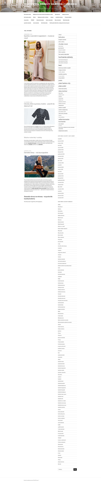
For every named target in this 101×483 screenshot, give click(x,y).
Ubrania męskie (61, 450)
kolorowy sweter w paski (64, 67)
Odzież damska (61, 326)
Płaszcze (59, 335)
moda (37, 126)
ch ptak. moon (63, 44)
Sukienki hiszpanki (61, 389)
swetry (59, 409)
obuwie (59, 324)
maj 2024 (60, 191)
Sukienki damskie (40, 20)
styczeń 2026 (60, 147)
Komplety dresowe (61, 298)
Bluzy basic (60, 230)
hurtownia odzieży (66, 57)
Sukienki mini (60, 398)
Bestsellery (60, 211)
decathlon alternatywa (62, 245)
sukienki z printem (61, 407)
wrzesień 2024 (61, 182)
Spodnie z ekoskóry (62, 372)
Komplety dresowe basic (63, 300)
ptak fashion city (64, 83)
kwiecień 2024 (61, 193)
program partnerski (61, 346)
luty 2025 (60, 171)
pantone (59, 331)
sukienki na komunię (62, 103)
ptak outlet (62, 86)
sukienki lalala (61, 98)
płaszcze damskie (61, 337)
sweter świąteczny (63, 109)
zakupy (51, 17)
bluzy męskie (60, 235)
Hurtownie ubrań (27, 14)
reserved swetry (63, 88)
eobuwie (59, 254)
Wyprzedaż (60, 457)
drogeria (59, 250)
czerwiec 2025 (61, 162)
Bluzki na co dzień (61, 226)
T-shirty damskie (61, 429)
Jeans (59, 267)
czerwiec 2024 (61, 188)
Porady (59, 339)
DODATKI (60, 248)
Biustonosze (60, 217)
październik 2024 (61, 180)
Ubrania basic (60, 444)
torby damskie (60, 433)
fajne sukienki (61, 46)
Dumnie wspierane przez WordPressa (31, 480)
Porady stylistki (68, 17)
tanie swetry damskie (63, 113)
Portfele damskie (61, 344)
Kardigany (60, 276)
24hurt (60, 34)
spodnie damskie (27, 22)
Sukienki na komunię (62, 402)
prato (60, 80)
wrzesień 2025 (61, 156)
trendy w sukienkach (62, 440)
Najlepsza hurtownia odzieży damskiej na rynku (43, 14)
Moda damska (60, 313)
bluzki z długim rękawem (62, 228)
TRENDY (32, 20)
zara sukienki (61, 123)
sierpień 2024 (60, 184)
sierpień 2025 (60, 158)
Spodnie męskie (61, 370)
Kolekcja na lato (61, 287)
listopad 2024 (60, 178)
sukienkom (61, 105)
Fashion (59, 256)
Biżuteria (59, 219)
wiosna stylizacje (61, 117)
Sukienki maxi (60, 396)
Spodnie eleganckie (62, 368)
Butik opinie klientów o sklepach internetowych (59, 22)
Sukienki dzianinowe (62, 385)
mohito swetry (63, 74)
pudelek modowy (59, 17)
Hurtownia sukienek (62, 261)
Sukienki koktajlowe (62, 392)
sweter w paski (62, 107)
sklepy (59, 359)
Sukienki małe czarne (62, 394)
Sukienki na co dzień (62, 400)
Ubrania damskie (61, 448)
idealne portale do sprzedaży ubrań (64, 265)
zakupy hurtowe (65, 14)
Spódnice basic (61, 361)
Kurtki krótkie (60, 304)
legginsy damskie (61, 309)
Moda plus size (61, 317)
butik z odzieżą (61, 41)
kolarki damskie (61, 280)
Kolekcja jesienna (61, 285)
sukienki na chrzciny (62, 101)
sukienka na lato (61, 94)
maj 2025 (60, 164)
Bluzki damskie (66, 20)
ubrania (60, 115)
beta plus (62, 37)
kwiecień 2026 (61, 141)
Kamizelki (60, 272)
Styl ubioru (60, 374)
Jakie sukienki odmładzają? (63, 62)
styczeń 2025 (60, 173)
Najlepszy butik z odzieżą (43, 17)
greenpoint (61, 48)
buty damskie (36, 22)
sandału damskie (61, 355)
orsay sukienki (61, 78)
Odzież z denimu (61, 328)
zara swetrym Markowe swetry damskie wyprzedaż (66, 128)
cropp (59, 243)
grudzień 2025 (60, 149)
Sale (59, 352)
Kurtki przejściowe (61, 307)
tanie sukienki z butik (62, 111)
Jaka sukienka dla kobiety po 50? (63, 59)
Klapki (59, 278)
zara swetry (60, 125)
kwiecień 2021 (60, 195)
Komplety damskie (61, 296)
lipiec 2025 (60, 160)
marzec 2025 (60, 169)
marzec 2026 (60, 143)
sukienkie (60, 96)
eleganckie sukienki (62, 252)
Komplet (59, 293)
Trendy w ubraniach (61, 442)
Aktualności (57, 14)
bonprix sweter (62, 39)
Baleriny (59, 208)
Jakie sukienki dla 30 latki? (63, 61)
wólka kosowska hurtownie (64, 120)
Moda (34, 17)
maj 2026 (60, 138)
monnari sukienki (61, 76)
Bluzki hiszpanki (61, 224)
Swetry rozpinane (61, 418)
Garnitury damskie (61, 259)
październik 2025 (61, 154)
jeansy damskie (61, 270)
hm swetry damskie (64, 54)
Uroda (59, 453)
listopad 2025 (60, 151)
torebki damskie (61, 435)
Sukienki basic (60, 381)
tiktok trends (60, 431)
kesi (60, 65)
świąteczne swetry (63, 130)
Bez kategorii (60, 213)
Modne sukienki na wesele (63, 320)
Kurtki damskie (44, 22)
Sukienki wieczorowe (62, 405)
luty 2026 (60, 145)
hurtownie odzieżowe (62, 263)
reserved (59, 350)
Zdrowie (59, 464)
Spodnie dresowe (61, 365)
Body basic (60, 239)
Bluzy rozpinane (61, 237)
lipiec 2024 (60, 186)
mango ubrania (62, 70)
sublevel (59, 376)
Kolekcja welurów (61, 289)
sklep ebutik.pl (63, 91)
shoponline (26, 20)
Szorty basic (60, 420)
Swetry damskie (49, 20)
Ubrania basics (60, 446)
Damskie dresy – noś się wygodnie (36, 152)
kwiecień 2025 (61, 167)
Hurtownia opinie (27, 17)
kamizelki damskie (61, 274)
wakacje (59, 455)
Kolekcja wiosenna (61, 291)
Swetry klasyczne (61, 413)
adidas (59, 204)
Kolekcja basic (60, 283)
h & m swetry (62, 52)
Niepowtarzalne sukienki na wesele (65, 322)
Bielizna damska (61, 215)
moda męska (60, 315)
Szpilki (59, 424)
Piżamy (59, 333)
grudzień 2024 (60, 175)
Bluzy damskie (58, 20)
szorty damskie (61, 422)
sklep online (61, 93)
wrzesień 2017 (60, 197)
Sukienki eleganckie (62, 387)
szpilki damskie (61, 426)
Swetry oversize (61, 416)
